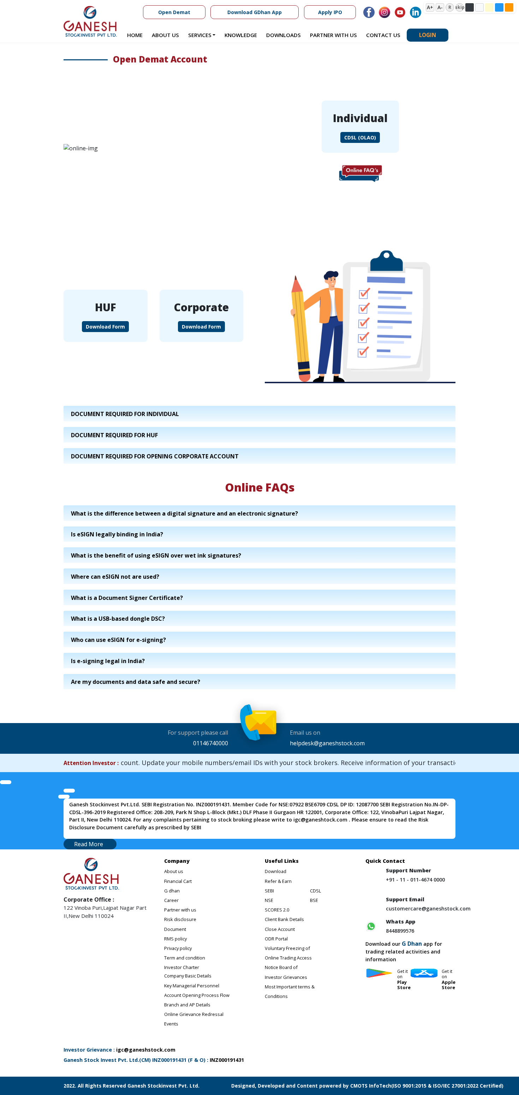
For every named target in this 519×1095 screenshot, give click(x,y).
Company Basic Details (187, 976)
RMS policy (175, 938)
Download (275, 871)
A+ (430, 7)
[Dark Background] (469, 7)
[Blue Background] (499, 7)
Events (171, 1024)
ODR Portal (276, 938)
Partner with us (180, 910)
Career (171, 900)
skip (459, 7)
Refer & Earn (278, 881)
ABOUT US (165, 34)
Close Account (280, 929)
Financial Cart (178, 881)
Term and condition (184, 958)
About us (173, 871)
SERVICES (199, 34)
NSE (269, 900)
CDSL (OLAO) (360, 137)
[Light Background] (479, 7)
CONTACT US (383, 34)
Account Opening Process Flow (196, 995)
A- (440, 7)
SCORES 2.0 (277, 910)
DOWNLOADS (283, 34)
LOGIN (427, 34)
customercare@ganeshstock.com (428, 908)
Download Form (105, 326)
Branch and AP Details (187, 1004)
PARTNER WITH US (333, 34)
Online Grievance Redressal (193, 1014)
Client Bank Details (284, 919)
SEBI (269, 891)
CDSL (315, 891)
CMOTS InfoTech (370, 1085)
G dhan (172, 891)
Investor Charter (181, 967)
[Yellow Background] (489, 7)
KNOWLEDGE (241, 34)
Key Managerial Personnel (191, 985)
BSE (314, 900)
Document (175, 929)
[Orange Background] (509, 7)
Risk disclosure (180, 919)
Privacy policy (178, 948)
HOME (135, 34)
